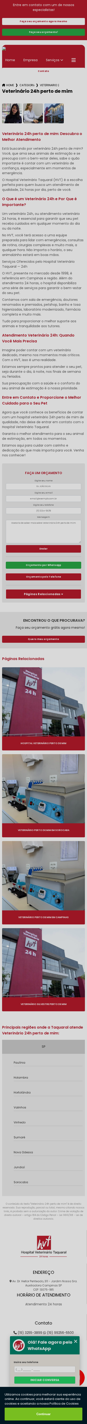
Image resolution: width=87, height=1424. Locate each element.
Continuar (43, 1414)
